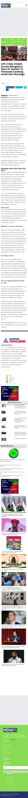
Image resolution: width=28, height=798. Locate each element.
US (5, 39)
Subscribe (15, 771)
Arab (18, 39)
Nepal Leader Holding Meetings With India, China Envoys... (21, 427)
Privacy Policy (6, 746)
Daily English (7, 762)
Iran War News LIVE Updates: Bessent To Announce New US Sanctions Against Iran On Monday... (13, 608)
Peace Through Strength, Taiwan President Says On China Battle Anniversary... (13, 647)
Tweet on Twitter (19, 87)
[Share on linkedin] (7, 90)
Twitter (10, 779)
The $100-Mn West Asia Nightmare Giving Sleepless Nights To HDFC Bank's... (21, 434)
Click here (12, 739)
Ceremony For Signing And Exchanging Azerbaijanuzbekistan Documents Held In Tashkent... (13, 515)
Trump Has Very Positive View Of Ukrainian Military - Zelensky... (21, 413)
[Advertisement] (14, 22)
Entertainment (8, 44)
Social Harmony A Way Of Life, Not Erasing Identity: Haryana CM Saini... (13, 665)
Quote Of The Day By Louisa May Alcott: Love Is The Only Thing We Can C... (21, 406)
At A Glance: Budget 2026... (21, 438)
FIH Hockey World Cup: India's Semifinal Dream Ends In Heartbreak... (12, 552)
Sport (18, 44)
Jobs (4, 754)
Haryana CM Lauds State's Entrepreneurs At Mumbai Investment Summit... (13, 534)
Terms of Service (7, 744)
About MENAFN (7, 752)
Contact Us (5, 748)
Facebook (11, 777)
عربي (17, 2)
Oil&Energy (21, 41)
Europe (12, 39)
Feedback (5, 756)
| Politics (5, 41)
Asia (23, 39)
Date (3, 83)
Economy (13, 41)
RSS (10, 786)
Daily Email (11, 783)
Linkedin (11, 785)
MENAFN (4, 95)
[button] (21, 2)
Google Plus (12, 781)
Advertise (5, 750)
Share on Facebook (10, 87)
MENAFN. (10, 794)
